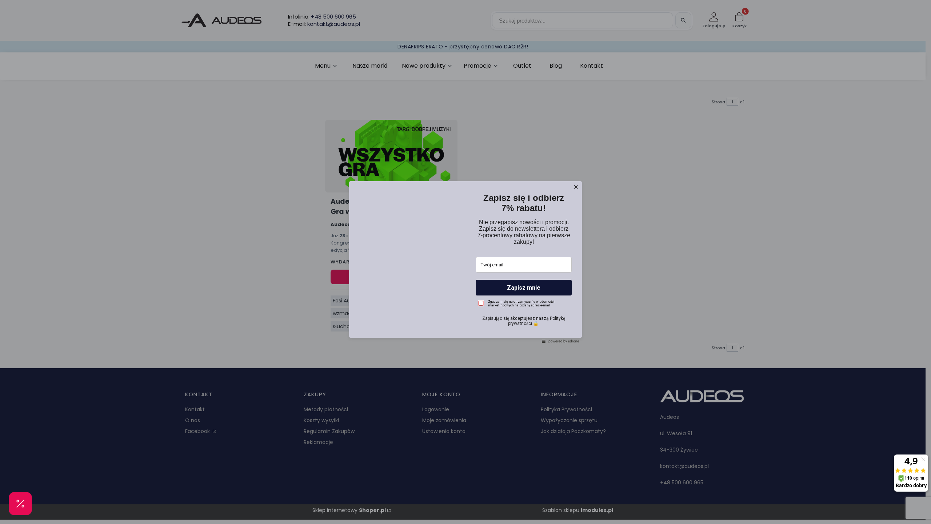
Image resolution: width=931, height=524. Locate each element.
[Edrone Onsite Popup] (465, 262)
